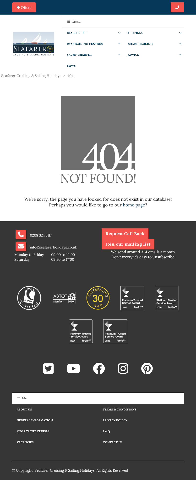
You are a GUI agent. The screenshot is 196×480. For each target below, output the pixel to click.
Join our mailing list (128, 244)
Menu (76, 21)
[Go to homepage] (33, 43)
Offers (25, 7)
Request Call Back (125, 233)
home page (134, 205)
